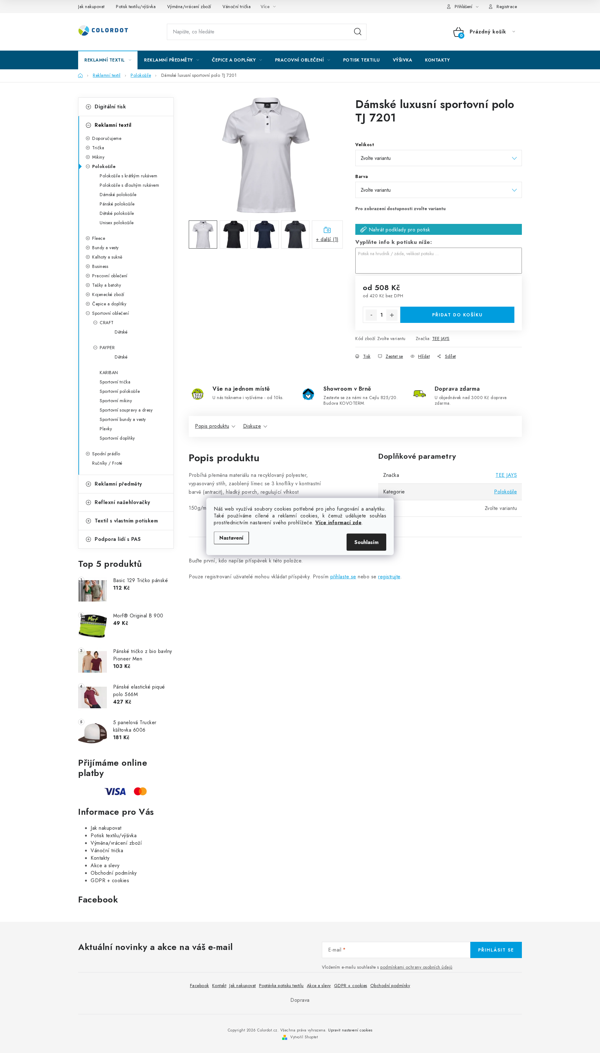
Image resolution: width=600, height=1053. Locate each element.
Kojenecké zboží (108, 294)
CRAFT (107, 322)
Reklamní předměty (118, 483)
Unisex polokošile (117, 223)
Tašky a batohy (106, 285)
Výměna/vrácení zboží (189, 6)
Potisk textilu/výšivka (136, 6)
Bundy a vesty (105, 248)
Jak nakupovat (91, 6)
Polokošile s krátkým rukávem (128, 176)
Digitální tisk (110, 106)
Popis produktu (212, 426)
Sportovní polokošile (120, 391)
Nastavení (231, 537)
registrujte (389, 576)
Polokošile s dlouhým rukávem (129, 185)
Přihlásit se (496, 950)
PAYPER (107, 347)
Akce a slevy (105, 865)
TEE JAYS (441, 338)
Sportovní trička (115, 382)
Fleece (98, 238)
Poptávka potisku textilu (281, 985)
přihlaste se (343, 576)
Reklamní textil (113, 125)
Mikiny (98, 157)
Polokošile (104, 166)
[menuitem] (108, 60)
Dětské (121, 332)
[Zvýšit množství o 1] (392, 315)
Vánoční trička (236, 6)
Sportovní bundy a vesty (123, 419)
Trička (98, 148)
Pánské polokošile (117, 204)
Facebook (199, 985)
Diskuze (252, 426)
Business (100, 266)
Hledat (358, 32)
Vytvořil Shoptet (304, 1037)
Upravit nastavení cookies (350, 1030)
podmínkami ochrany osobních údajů (416, 967)
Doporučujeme (106, 138)
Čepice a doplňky (109, 304)
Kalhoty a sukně (107, 257)
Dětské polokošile (117, 213)
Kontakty (100, 858)
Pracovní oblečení (110, 276)
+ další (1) (327, 239)
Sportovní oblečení (110, 313)
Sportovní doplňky (117, 438)
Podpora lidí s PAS (118, 539)
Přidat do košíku (457, 315)
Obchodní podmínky (114, 873)
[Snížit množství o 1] (371, 315)
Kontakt (219, 985)
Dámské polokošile (118, 194)
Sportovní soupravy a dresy (126, 410)
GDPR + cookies (110, 880)
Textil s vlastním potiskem (126, 520)
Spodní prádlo (106, 454)
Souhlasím (366, 542)
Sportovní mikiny (116, 401)
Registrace (507, 6)
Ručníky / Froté (107, 463)
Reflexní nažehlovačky (122, 502)
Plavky (106, 429)
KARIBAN (109, 372)
